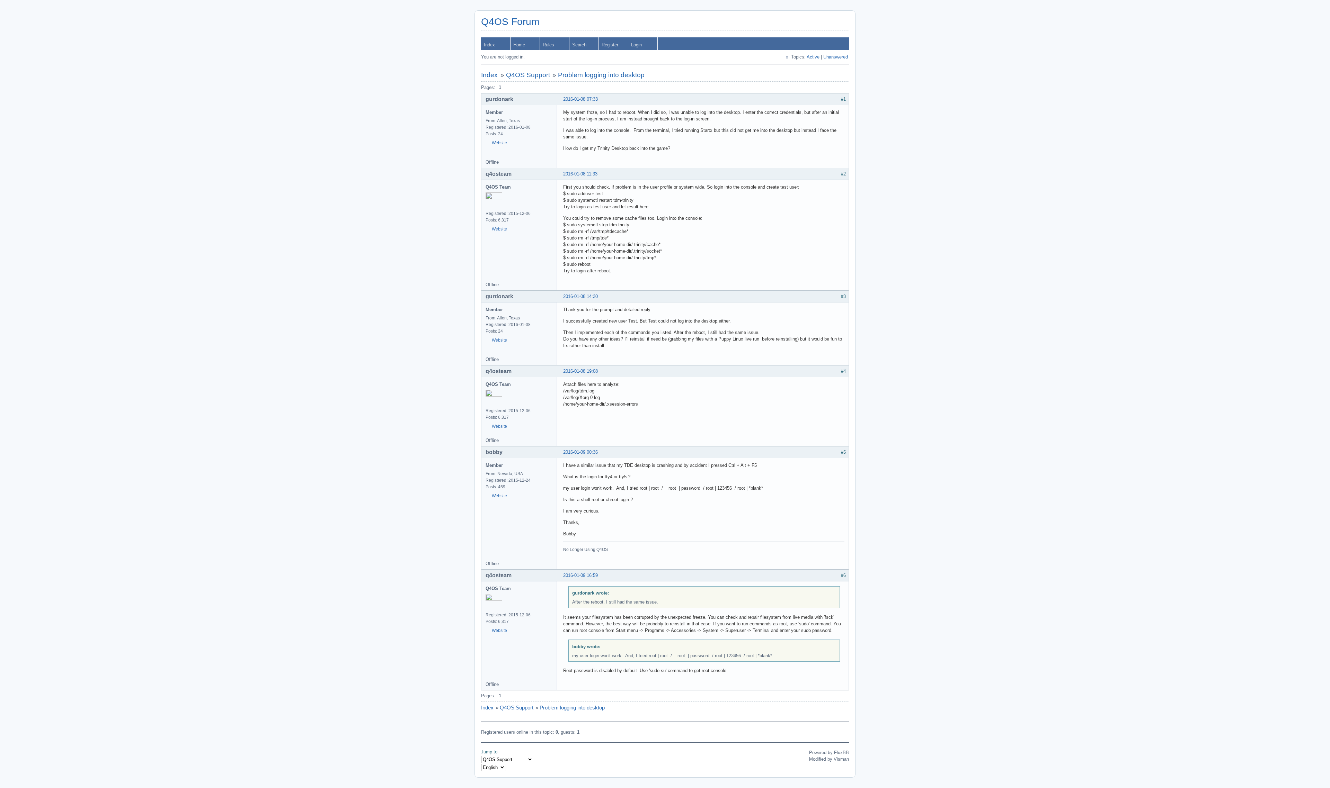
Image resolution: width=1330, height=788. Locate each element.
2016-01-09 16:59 (580, 575)
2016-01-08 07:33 (580, 99)
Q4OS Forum (510, 21)
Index (489, 44)
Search (579, 44)
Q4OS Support (528, 75)
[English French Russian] (493, 767)
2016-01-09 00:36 (580, 452)
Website (499, 143)
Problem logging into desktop (601, 75)
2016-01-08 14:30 (580, 296)
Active (813, 57)
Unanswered (835, 57)
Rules (548, 44)
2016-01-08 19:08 (580, 371)
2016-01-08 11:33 (580, 173)
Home (519, 44)
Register (610, 44)
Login (636, 44)
